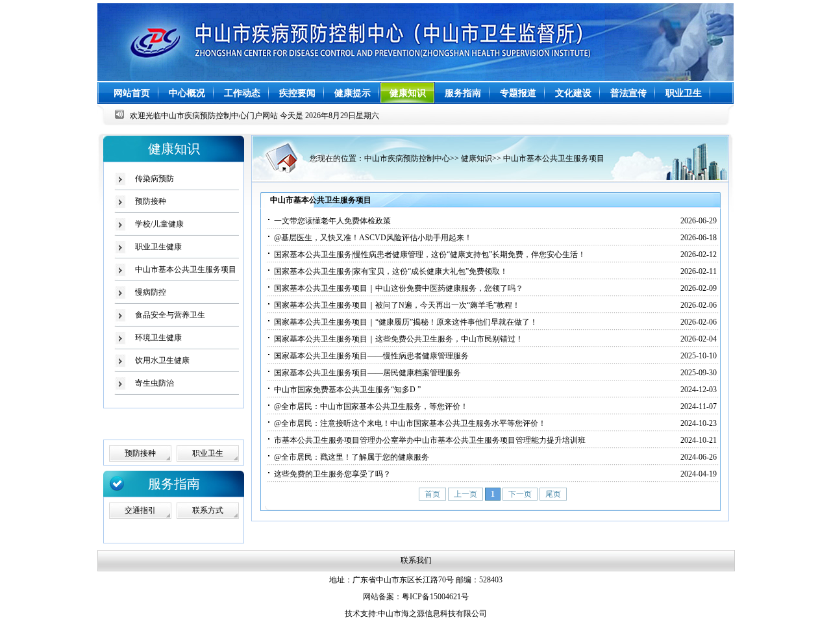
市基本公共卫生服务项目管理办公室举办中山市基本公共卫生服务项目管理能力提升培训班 (430, 440)
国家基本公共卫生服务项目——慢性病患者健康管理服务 (371, 355)
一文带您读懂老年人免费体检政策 (332, 220)
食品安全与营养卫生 (170, 314)
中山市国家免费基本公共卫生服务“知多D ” (347, 389)
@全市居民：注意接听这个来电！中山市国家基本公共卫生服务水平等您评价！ (410, 423)
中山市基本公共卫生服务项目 (553, 158)
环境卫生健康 (158, 337)
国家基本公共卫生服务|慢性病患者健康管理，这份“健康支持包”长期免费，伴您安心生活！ (430, 254)
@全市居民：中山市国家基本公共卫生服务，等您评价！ (371, 406)
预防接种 (150, 201)
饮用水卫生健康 (162, 360)
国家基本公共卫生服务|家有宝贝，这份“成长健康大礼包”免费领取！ (391, 271)
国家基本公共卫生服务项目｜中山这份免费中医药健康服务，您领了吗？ (398, 288)
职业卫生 (207, 453)
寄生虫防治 (154, 383)
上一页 (465, 494)
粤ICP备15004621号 (435, 596)
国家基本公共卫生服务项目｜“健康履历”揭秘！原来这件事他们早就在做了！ (406, 322)
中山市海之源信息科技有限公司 (432, 613)
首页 (432, 494)
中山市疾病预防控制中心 (407, 158)
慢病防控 (150, 292)
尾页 (553, 494)
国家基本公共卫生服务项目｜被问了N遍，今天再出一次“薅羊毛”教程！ (397, 305)
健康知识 (476, 158)
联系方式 (207, 510)
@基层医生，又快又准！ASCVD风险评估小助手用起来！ (373, 237)
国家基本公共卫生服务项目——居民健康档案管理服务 (367, 372)
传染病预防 (154, 178)
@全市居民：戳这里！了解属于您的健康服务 (351, 457)
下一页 (520, 494)
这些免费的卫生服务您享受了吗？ (332, 474)
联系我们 (416, 560)
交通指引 (140, 510)
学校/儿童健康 (159, 224)
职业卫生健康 (158, 246)
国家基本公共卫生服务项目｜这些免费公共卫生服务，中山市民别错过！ (398, 338)
